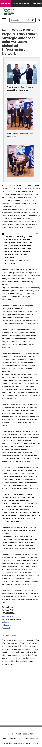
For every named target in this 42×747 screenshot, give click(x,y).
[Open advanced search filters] (32, 19)
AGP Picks (5, 3)
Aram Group (8, 191)
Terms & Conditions (31, 738)
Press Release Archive (25, 734)
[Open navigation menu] (4, 20)
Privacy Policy (32, 743)
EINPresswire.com (30, 188)
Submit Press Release (12, 738)
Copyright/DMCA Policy (14, 743)
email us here (7, 616)
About (10, 734)
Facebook (6, 628)
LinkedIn (5, 622)
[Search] (27, 19)
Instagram (6, 625)
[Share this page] (38, 20)
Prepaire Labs (26, 194)
